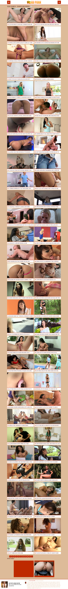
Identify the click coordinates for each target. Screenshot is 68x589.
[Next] (32, 556)
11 (29, 556)
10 (27, 556)
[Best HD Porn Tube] (34, 2)
